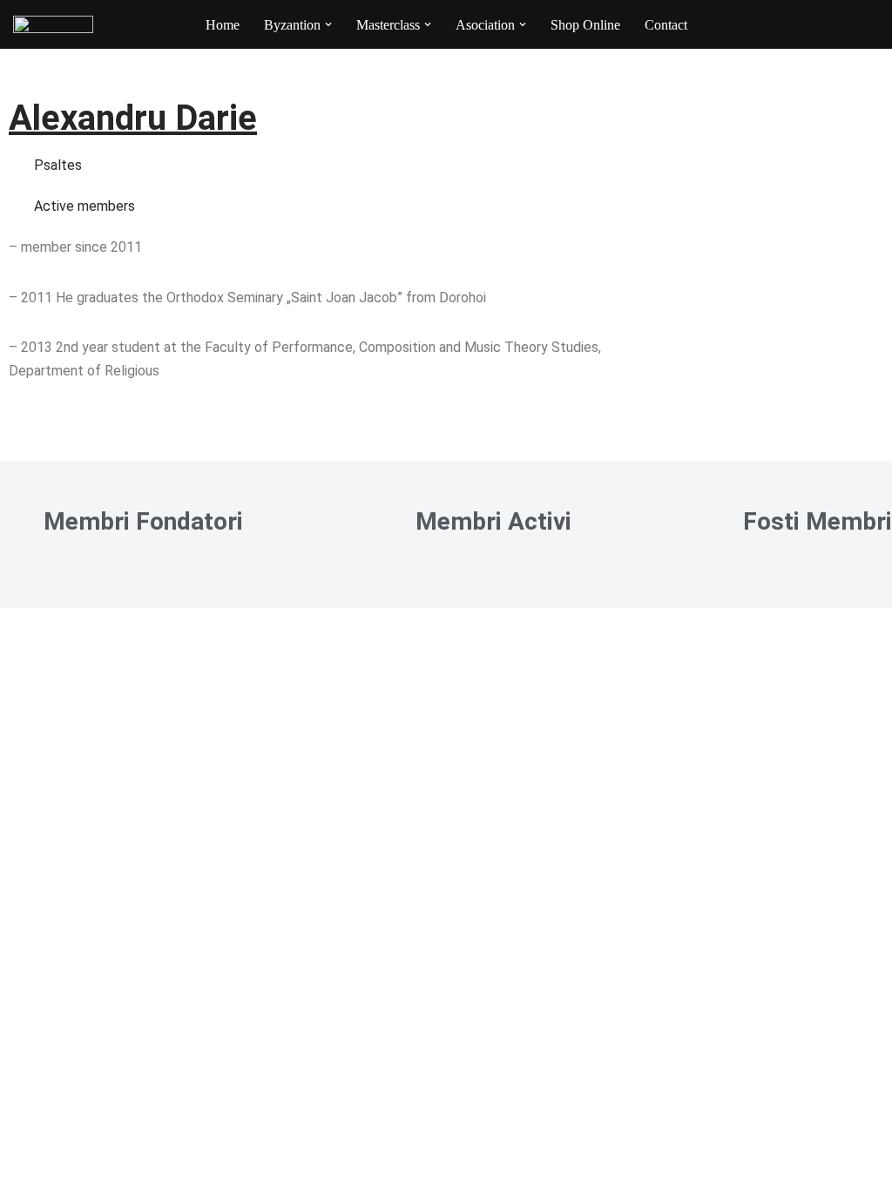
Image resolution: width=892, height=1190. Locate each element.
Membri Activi (493, 521)
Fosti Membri (817, 521)
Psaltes (58, 165)
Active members (84, 206)
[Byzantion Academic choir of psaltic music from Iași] (53, 24)
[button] (328, 24)
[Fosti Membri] (712, 517)
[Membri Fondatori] (13, 517)
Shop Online (585, 24)
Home (223, 24)
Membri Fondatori (143, 521)
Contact (666, 24)
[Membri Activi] (385, 517)
